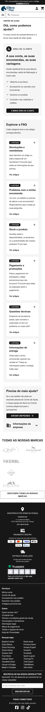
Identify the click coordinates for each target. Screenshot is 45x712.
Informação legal (9, 623)
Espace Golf (7, 653)
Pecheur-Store (30, 644)
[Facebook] (17, 708)
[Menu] (3, 15)
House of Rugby (9, 664)
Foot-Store (6, 655)
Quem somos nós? (10, 612)
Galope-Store (7, 658)
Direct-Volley (7, 650)
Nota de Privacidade (10, 632)
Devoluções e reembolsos (13, 620)
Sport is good (29, 655)
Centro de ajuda (9, 595)
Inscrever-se (22, 691)
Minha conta (7, 592)
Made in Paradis (9, 667)
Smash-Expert (30, 647)
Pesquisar (15, 14)
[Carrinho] (43, 8)
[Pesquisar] (8, 15)
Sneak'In (27, 650)
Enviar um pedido (20, 415)
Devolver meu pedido (11, 600)
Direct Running (8, 647)
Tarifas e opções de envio (13, 629)
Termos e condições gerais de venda (17, 618)
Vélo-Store (28, 667)
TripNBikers (29, 664)
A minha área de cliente (22, 110)
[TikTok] (28, 708)
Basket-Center (8, 641)
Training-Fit (28, 658)
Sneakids (28, 653)
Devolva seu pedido (22, 561)
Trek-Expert (28, 661)
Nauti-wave (28, 641)
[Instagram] (22, 708)
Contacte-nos (22, 517)
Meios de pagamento (11, 626)
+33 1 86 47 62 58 (22, 524)
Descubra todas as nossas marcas (22, 495)
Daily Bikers (7, 644)
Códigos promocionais (11, 603)
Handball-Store (8, 661)
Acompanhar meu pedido (12, 598)
